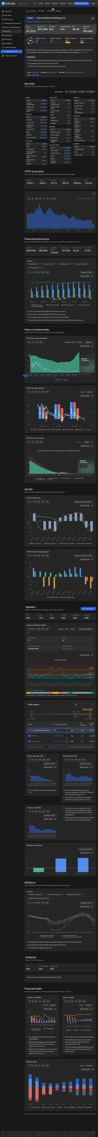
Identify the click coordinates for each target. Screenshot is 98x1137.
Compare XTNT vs (11, 51)
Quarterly (89, 392)
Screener (55, 3)
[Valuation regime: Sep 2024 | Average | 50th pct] (67, 693)
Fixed (86, 442)
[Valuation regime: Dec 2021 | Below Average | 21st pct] (31, 693)
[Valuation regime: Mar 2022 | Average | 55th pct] (34, 693)
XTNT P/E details (87, 609)
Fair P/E (79, 442)
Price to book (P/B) (85, 629)
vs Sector (82, 91)
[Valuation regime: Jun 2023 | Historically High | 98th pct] (50, 693)
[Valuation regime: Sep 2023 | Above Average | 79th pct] (54, 693)
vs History (73, 91)
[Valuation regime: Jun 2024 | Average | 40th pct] (63, 693)
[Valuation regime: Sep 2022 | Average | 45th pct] (41, 693)
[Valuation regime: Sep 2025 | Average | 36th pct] (80, 693)
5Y (35, 272)
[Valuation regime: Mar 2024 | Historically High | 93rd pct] (60, 693)
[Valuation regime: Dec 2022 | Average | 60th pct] (44, 693)
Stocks (47, 3)
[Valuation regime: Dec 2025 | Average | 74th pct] (83, 693)
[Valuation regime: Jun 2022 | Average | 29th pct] (37, 693)
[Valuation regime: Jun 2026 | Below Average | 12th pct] (89, 693)
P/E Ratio (41, 11)
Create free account (81, 3)
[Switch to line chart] (36, 264)
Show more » (85, 52)
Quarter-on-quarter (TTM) (83, 502)
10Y (39, 272)
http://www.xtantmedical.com (74, 72)
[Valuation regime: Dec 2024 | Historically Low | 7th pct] (70, 693)
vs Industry (90, 91)
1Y (29, 272)
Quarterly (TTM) (86, 272)
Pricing (70, 3)
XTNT (30, 18)
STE (33, 75)
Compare (58, 11)
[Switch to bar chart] (86, 264)
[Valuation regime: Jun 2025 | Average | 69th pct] (76, 693)
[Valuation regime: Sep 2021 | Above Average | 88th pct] (28, 693)
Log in (93, 3)
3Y (32, 272)
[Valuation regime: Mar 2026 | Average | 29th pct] (86, 693)
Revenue (88, 342)
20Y (47, 272)
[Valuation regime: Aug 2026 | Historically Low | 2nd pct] (93, 693)
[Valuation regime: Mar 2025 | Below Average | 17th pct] (73, 693)
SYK (37, 75)
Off (66, 91)
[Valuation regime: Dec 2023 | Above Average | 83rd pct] (57, 693)
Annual (79, 342)
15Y (43, 272)
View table (85, 276)
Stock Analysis (31, 11)
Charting (63, 3)
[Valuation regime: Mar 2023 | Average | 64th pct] (47, 693)
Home (41, 3)
